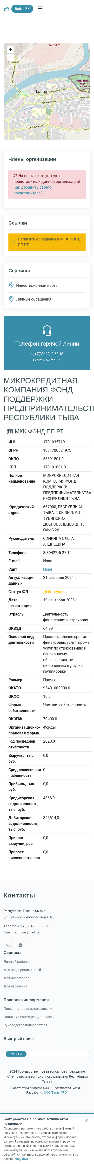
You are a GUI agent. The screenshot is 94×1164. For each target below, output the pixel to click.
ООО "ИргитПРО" (56, 1092)
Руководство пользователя (25, 1025)
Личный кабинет (17, 961)
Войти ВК (22, 9)
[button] (10, 50)
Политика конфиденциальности (29, 1017)
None (47, 569)
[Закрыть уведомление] (86, 1120)
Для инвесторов (16, 978)
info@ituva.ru (22, 1159)
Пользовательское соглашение (28, 1008)
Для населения (15, 986)
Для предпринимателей (22, 970)
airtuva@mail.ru (48, 360)
